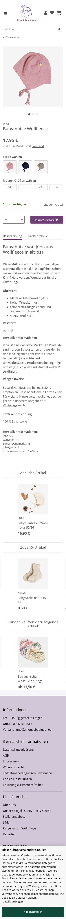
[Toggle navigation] (5, 13)
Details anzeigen (13, 901)
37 (9, 187)
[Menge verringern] (5, 219)
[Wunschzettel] (52, 13)
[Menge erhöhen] (21, 219)
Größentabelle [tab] (38, 236)
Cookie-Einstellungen (17, 779)
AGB (6, 755)
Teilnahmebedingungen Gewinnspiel (28, 773)
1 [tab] (29, 114)
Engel (21, 518)
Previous (9, 584)
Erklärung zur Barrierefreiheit (23, 785)
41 (25, 187)
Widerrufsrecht (13, 767)
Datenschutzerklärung (18, 750)
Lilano (21, 671)
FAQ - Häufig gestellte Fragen (23, 718)
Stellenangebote (14, 817)
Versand (38, 146)
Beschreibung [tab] (12, 236)
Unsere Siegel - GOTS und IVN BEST (27, 811)
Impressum (11, 761)
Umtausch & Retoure (17, 724)
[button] (46, 13)
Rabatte (8, 834)
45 (40, 187)
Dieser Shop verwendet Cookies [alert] (24, 850)
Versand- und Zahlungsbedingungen (28, 730)
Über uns (9, 805)
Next (57, 584)
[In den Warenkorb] (6, 44)
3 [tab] (37, 114)
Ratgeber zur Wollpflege (19, 828)
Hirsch (22, 592)
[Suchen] (60, 29)
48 (56, 187)
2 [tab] (33, 114)
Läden (7, 822)
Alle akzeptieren (33, 911)
